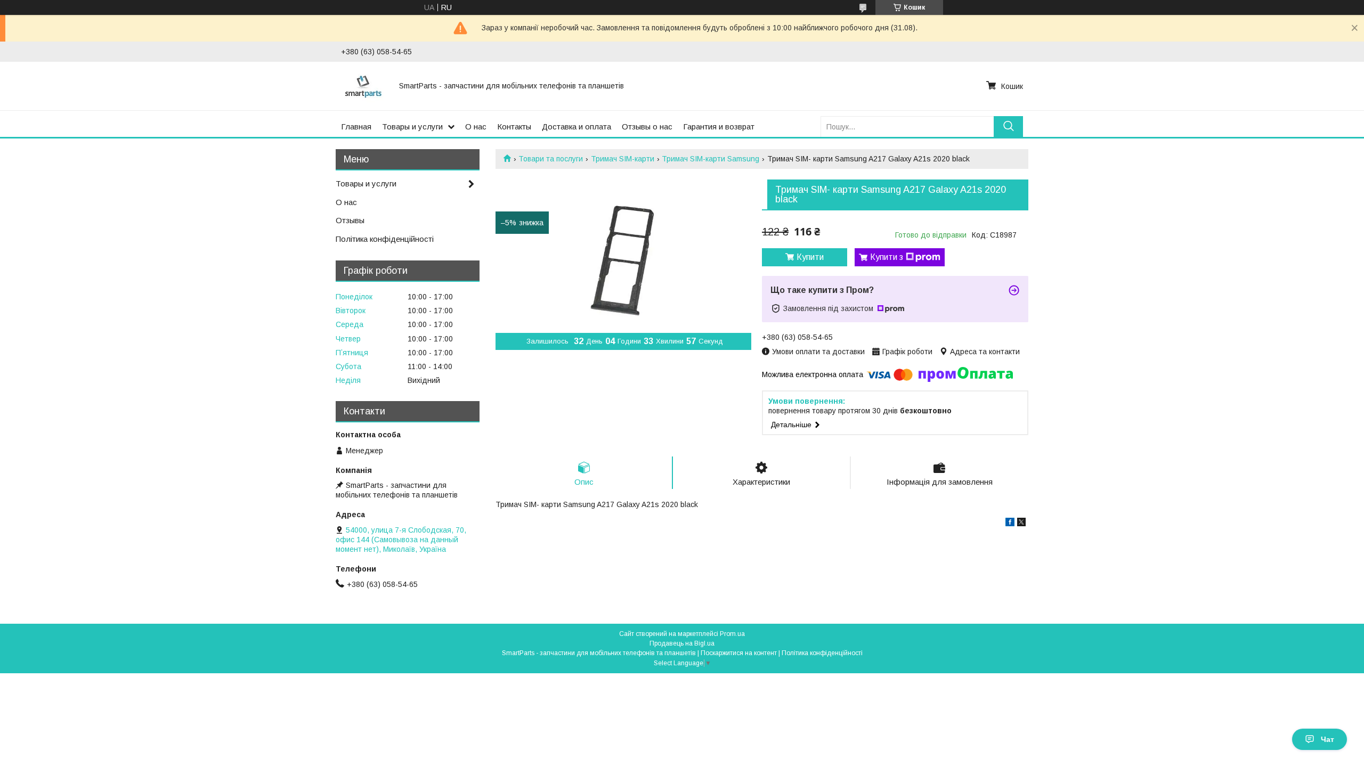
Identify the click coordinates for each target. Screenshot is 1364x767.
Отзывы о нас (647, 126)
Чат (1327, 739)
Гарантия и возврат (718, 126)
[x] (1021, 523)
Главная (356, 126)
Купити (810, 257)
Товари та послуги (550, 158)
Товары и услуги (412, 126)
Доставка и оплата (576, 126)
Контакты (514, 126)
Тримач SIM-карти (622, 158)
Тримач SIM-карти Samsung (710, 158)
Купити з (886, 257)
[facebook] (1009, 523)
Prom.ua (732, 634)
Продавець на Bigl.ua (682, 643)
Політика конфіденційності (385, 238)
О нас (475, 126)
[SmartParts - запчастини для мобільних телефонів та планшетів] (363, 85)
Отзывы (350, 220)
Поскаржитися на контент (739, 653)
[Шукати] (1008, 126)
